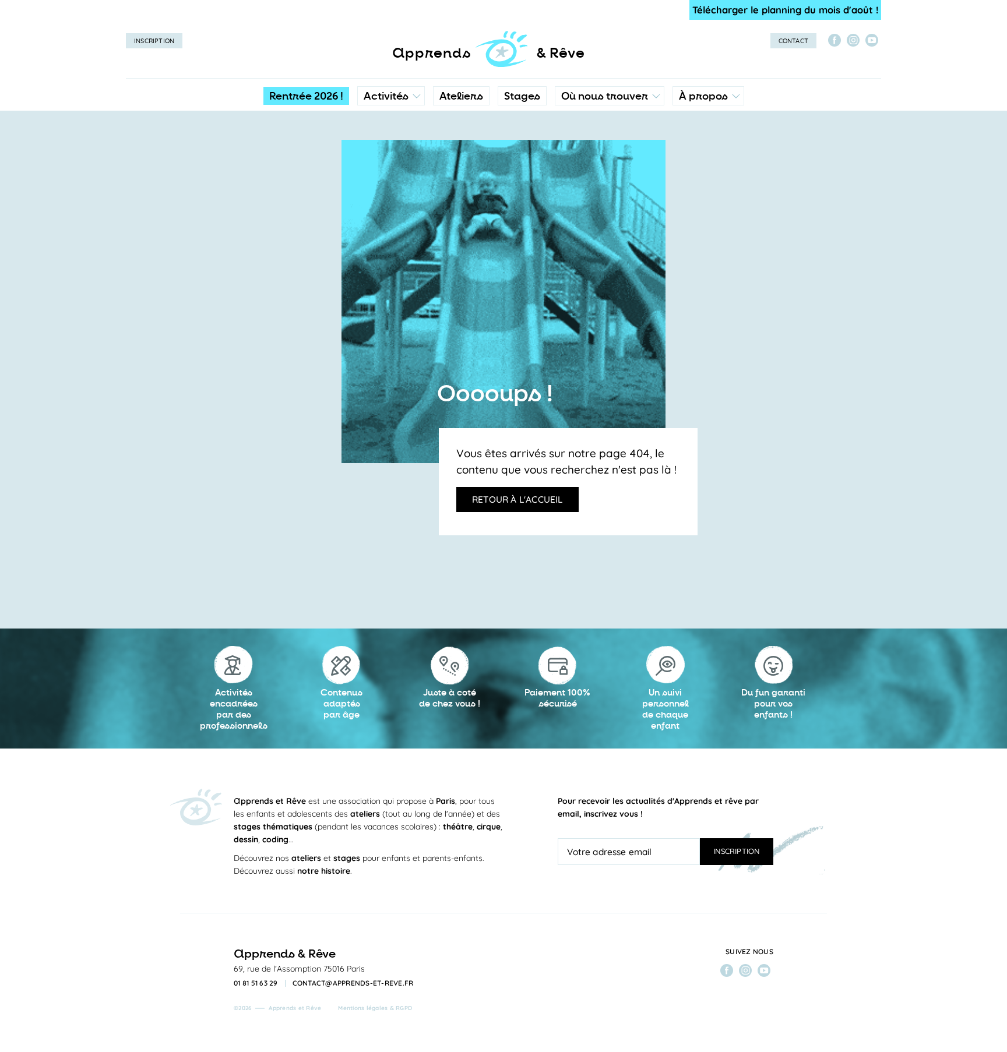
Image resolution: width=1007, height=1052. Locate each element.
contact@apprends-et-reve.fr (353, 983)
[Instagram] (853, 40)
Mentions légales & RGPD (375, 1008)
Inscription (154, 41)
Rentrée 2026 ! (306, 96)
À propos (703, 96)
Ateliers (461, 96)
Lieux (607, 172)
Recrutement (707, 195)
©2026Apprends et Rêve (277, 1008)
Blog (691, 172)
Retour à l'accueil (517, 499)
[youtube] (871, 40)
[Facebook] (834, 40)
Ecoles (609, 148)
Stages (522, 96)
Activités (386, 96)
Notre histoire (708, 148)
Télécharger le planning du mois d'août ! (785, 9)
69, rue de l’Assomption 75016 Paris (299, 968)
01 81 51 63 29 (256, 983)
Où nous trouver (604, 96)
